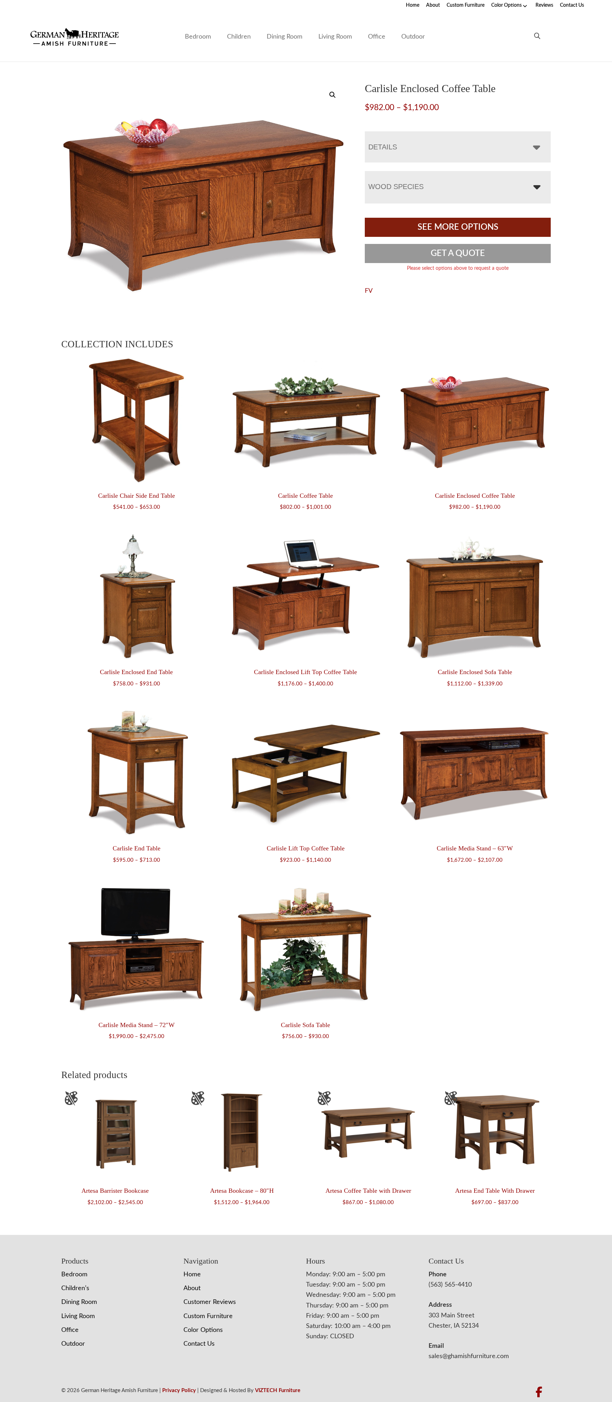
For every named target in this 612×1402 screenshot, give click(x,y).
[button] (332, 95)
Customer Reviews (209, 1302)
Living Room (335, 37)
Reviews (544, 5)
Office (376, 37)
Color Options (506, 5)
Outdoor (413, 37)
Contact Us (572, 5)
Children (239, 37)
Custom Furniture (465, 5)
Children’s (75, 1288)
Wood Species (396, 186)
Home (412, 5)
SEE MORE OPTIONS (458, 227)
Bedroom (198, 37)
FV (369, 291)
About (433, 5)
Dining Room (284, 37)
